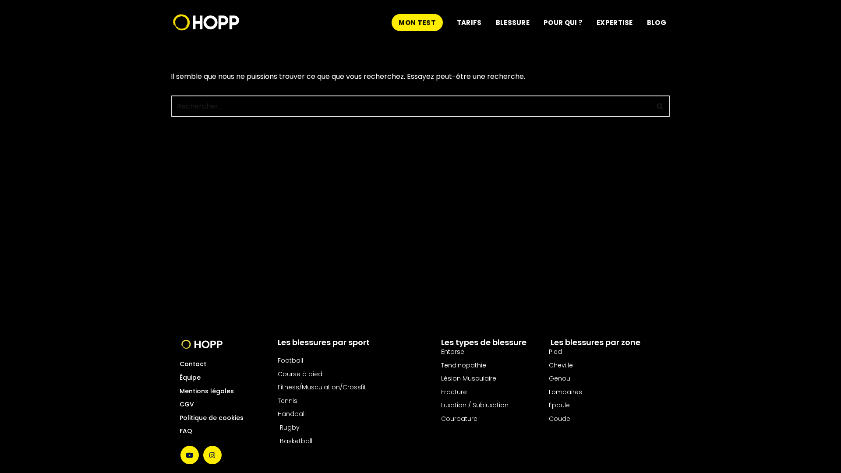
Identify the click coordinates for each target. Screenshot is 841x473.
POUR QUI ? (563, 22)
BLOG (656, 22)
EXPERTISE (615, 22)
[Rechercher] (660, 106)
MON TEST (417, 22)
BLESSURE (513, 22)
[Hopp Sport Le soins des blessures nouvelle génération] (206, 22)
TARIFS (469, 22)
